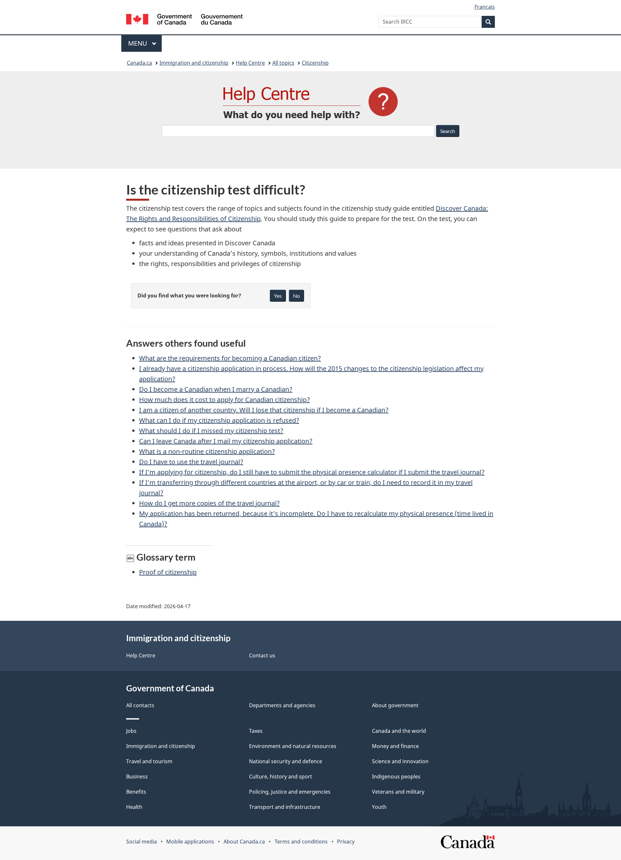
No (296, 296)
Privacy (345, 841)
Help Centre (250, 62)
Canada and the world (399, 730)
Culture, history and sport (280, 776)
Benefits (136, 791)
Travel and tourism (149, 761)
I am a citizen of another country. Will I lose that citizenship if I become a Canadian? (263, 410)
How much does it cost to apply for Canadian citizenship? (224, 399)
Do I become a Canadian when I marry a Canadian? (215, 389)
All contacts (140, 705)
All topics (283, 62)
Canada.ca (139, 62)
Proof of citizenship (168, 572)
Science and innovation (400, 761)
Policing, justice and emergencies (290, 791)
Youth (379, 806)
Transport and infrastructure (284, 806)
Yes (278, 296)
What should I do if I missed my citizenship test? (211, 430)
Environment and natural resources (292, 746)
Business (137, 776)
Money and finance (395, 746)
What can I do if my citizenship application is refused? (219, 420)
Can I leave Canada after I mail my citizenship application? (225, 441)
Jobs (131, 730)
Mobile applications (190, 841)
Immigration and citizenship (193, 62)
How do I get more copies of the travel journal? (209, 503)
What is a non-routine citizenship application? (207, 451)
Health (134, 806)
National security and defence (285, 761)
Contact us (262, 655)
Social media (141, 841)
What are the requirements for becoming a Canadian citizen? (230, 358)
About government (395, 705)
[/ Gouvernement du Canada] (184, 20)
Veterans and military (398, 791)
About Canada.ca (244, 841)
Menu (138, 43)
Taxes (256, 730)
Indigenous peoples (396, 776)
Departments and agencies (282, 705)
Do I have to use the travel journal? (191, 461)
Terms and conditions (301, 841)
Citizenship (315, 62)
